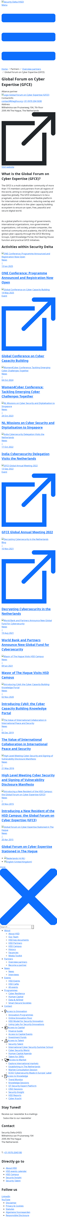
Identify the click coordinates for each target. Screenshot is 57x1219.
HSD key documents (18, 939)
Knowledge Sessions (18, 1082)
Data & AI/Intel (15, 999)
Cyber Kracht (14, 1098)
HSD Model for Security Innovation (25, 1021)
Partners (8, 958)
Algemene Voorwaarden (18, 1212)
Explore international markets (23, 1063)
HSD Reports (14, 1095)
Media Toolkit (15, 955)
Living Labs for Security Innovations (26, 1024)
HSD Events (14, 980)
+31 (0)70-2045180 (13, 1152)
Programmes (10, 990)
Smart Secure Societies (19, 1002)
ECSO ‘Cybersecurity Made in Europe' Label (29, 1072)
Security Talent (15, 1044)
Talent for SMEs (16, 1056)
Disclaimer (11, 1202)
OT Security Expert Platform (22, 1085)
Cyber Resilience (16, 993)
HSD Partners (15, 943)
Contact (8, 1006)
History (12, 949)
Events (7, 977)
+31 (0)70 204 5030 (32, 101)
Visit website (8, 167)
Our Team (13, 936)
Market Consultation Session (22, 1069)
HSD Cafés (13, 984)
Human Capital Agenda (20, 1053)
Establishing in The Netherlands (24, 1066)
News (7, 968)
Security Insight (16, 1092)
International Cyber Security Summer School (30, 1047)
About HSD (13, 933)
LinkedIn (6, 1196)
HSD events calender (16, 1171)
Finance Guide (15, 1031)
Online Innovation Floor (20, 1018)
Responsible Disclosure (17, 1215)
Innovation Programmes (20, 1014)
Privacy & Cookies (15, 1205)
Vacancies (13, 952)
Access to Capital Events (20, 1034)
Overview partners (17, 962)
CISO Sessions (15, 1089)
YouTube (6, 1199)
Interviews (13, 974)
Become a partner (17, 965)
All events (13, 987)
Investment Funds (17, 1037)
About (7, 930)
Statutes (10, 1209)
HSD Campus (15, 946)
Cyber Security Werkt (19, 1050)
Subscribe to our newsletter (17, 1118)
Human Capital (15, 996)
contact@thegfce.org (12, 101)
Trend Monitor (15, 1079)
